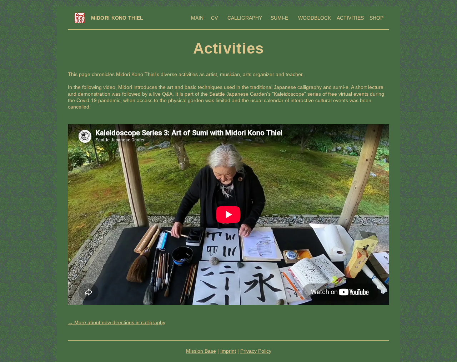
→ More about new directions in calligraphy (116, 322)
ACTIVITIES (350, 18)
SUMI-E (278, 18)
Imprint (228, 351)
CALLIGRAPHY (244, 18)
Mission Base (201, 351)
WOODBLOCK (314, 18)
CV (214, 18)
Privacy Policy (255, 351)
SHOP (376, 18)
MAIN (197, 18)
